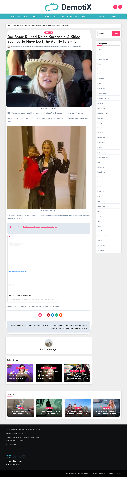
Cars (94, 16)
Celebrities (86, 16)
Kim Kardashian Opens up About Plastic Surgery (40, 227)
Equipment (101, 118)
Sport (99, 211)
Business (100, 69)
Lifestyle (100, 167)
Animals (100, 49)
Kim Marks (16, 375)
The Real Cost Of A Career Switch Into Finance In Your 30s (49, 414)
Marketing (101, 177)
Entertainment (102, 113)
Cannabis (100, 79)
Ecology (100, 103)
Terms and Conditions (97, 473)
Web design (101, 246)
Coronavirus (101, 93)
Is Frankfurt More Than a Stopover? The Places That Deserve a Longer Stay (78, 414)
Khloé (21, 299)
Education (101, 108)
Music (82, 371)
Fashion (100, 128)
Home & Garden (103, 157)
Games (26, 16)
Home (13, 16)
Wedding (100, 250)
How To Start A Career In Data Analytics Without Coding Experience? (106, 414)
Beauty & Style (58, 16)
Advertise (110, 473)
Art (98, 54)
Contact (113, 16)
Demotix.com (14, 461)
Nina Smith (44, 375)
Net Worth (103, 16)
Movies (76, 16)
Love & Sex (101, 172)
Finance (100, 133)
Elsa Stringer (17, 46)
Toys (99, 226)
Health (47, 16)
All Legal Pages (71, 473)
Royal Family (101, 206)
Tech (19, 16)
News (99, 196)
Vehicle (100, 241)
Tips (98, 221)
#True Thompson (75, 46)
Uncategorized (102, 236)
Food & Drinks (37, 16)
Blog (99, 64)
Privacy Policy (83, 473)
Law (98, 162)
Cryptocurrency (103, 98)
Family (99, 123)
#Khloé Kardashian (45, 46)
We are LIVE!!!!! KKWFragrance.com (20, 295)
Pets (99, 201)
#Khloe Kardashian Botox (60, 46)
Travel (69, 16)
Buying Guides (102, 74)
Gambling (100, 142)
